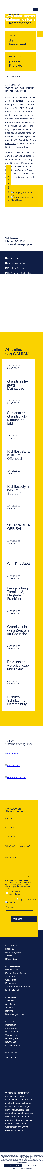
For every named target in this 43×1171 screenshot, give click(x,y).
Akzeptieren (13, 1166)
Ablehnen (32, 1166)
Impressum (29, 1168)
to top (40, 1150)
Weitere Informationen (19, 1168)
